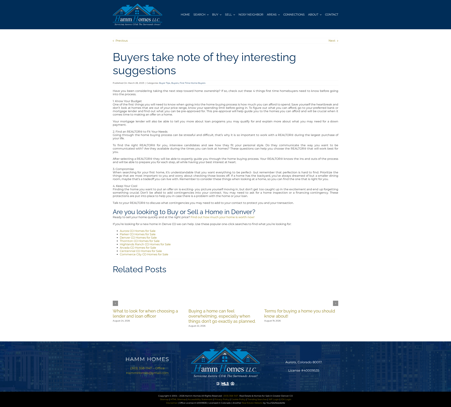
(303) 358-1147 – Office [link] (147, 368)
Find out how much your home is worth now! (222, 217)
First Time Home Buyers (192, 83)
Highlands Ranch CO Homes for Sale (145, 244)
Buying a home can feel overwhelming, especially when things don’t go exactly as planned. (222, 316)
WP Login (274, 399)
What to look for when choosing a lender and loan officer (145, 313)
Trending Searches (257, 399)
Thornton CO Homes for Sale (140, 241)
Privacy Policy (221, 399)
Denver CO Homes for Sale (138, 237)
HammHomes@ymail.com (147, 373)
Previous (122, 40)
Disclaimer (171, 403)
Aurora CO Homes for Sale (138, 231)
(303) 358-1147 (230, 395)
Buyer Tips (164, 83)
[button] (115, 303)
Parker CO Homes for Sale (138, 234)
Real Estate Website (252, 403)
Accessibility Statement (200, 399)
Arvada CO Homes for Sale (138, 247)
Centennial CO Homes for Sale (141, 251)
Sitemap (164, 399)
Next (332, 40)
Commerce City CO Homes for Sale (144, 254)
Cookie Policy (238, 399)
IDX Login (286, 399)
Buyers (175, 83)
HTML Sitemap (178, 399)
